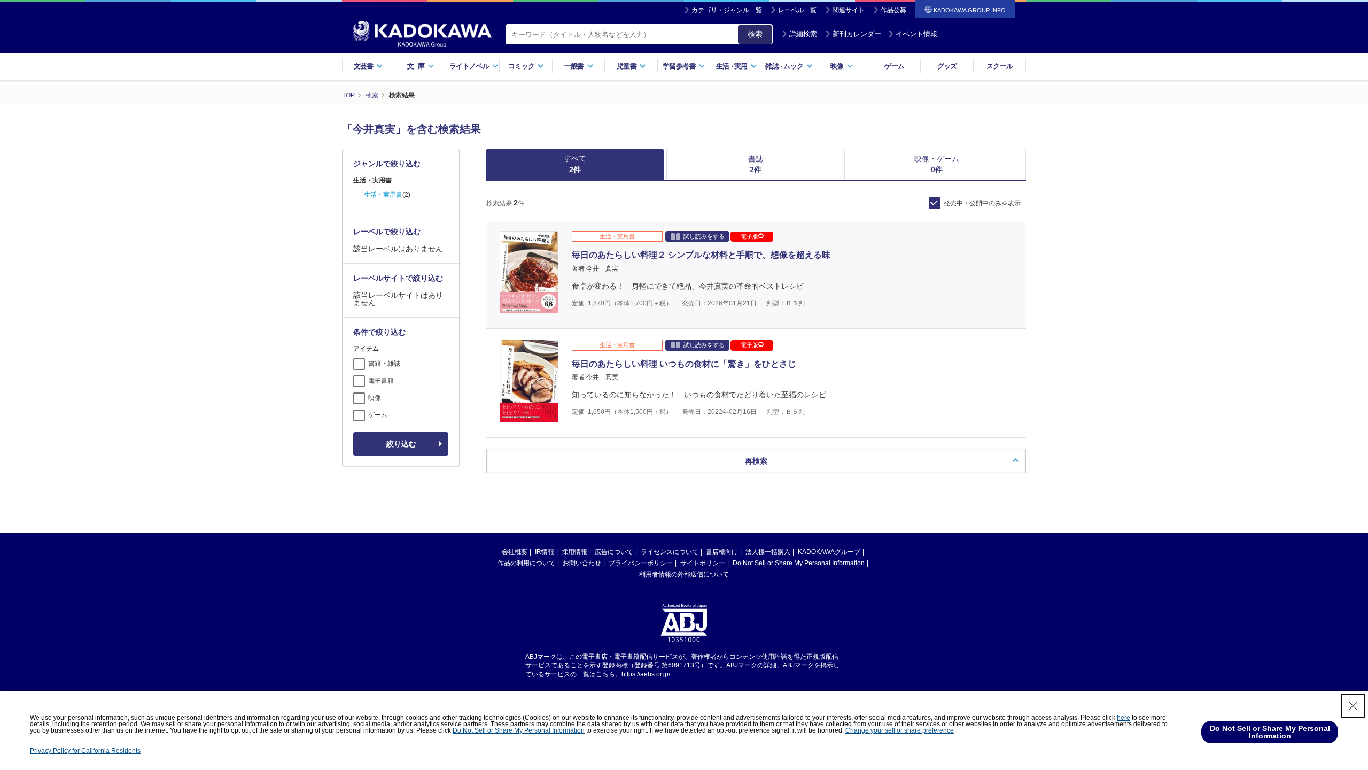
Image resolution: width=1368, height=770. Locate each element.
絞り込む (401, 444)
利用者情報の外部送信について (684, 574)
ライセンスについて (669, 552)
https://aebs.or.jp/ (645, 674)
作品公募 (893, 10)
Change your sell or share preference (899, 730)
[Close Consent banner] (1353, 706)
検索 (755, 34)
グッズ (947, 66)
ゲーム (894, 66)
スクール (999, 66)
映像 (374, 398)
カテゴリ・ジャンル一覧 (726, 10)
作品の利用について (526, 563)
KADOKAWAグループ (829, 552)
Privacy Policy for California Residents (85, 750)
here (1123, 717)
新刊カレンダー (857, 34)
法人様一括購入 (767, 552)
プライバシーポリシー (641, 563)
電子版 (749, 236)
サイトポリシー (702, 563)
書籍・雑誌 (384, 363)
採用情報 (574, 552)
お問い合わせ (582, 563)
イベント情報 (916, 34)
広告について (614, 552)
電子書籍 (381, 380)
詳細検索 (803, 34)
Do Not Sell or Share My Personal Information (799, 563)
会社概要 (514, 552)
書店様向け (722, 552)
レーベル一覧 (797, 10)
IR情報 (544, 552)
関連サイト (849, 10)
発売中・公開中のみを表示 (982, 203)
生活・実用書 (383, 194)
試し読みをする (704, 236)
